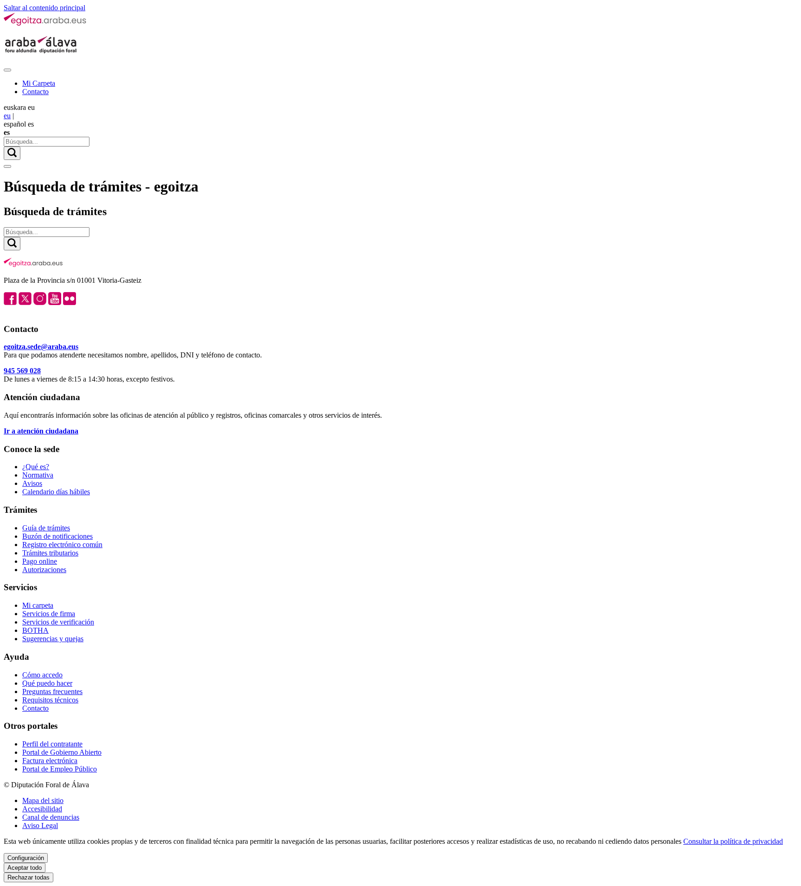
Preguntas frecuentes (52, 691)
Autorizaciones (44, 570)
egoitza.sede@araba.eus (41, 347)
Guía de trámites (46, 528)
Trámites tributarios (50, 553)
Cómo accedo (42, 675)
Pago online (39, 561)
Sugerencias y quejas (52, 639)
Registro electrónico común (62, 544)
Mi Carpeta (38, 83)
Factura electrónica (49, 761)
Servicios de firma (48, 614)
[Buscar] (12, 153)
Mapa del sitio (43, 800)
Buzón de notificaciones (57, 536)
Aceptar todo (24, 867)
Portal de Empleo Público (59, 769)
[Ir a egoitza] (45, 24)
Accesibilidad (42, 809)
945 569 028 (22, 371)
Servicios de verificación (58, 622)
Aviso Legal (40, 825)
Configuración (25, 857)
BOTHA (35, 630)
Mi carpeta (37, 605)
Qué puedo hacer (47, 683)
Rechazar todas (28, 877)
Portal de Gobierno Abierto (62, 752)
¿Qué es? (35, 467)
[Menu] (7, 70)
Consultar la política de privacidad (733, 841)
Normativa (37, 475)
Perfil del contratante (52, 744)
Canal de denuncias (50, 817)
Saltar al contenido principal (44, 8)
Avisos (32, 483)
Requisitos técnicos (50, 700)
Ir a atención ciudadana (41, 431)
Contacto (35, 92)
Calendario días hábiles (56, 492)
